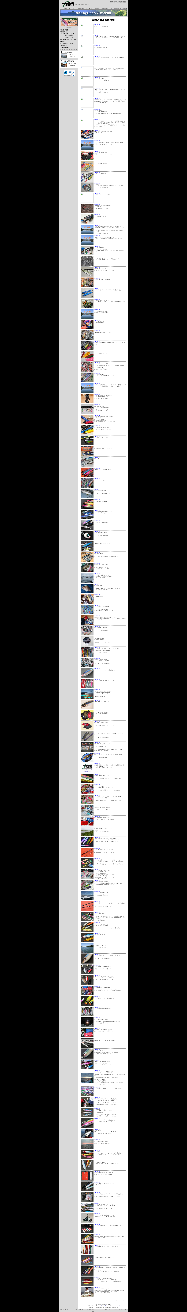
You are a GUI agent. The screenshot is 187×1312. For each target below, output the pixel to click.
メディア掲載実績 (94, 8)
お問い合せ (124, 8)
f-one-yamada (117, 1305)
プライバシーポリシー (106, 8)
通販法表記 (116, 8)
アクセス (72, 8)
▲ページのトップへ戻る (121, 1300)
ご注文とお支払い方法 (81, 8)
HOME (65, 8)
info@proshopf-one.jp (104, 1305)
